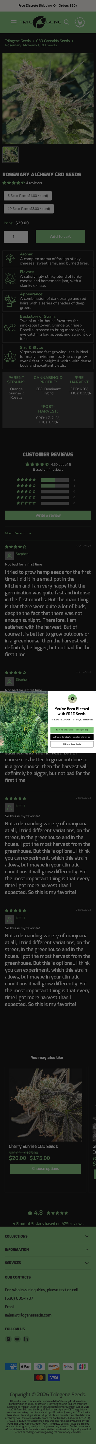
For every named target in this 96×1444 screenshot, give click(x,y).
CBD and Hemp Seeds (71, 744)
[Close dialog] (94, 693)
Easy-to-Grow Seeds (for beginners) (72, 729)
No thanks (72, 751)
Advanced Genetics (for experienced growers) (72, 737)
